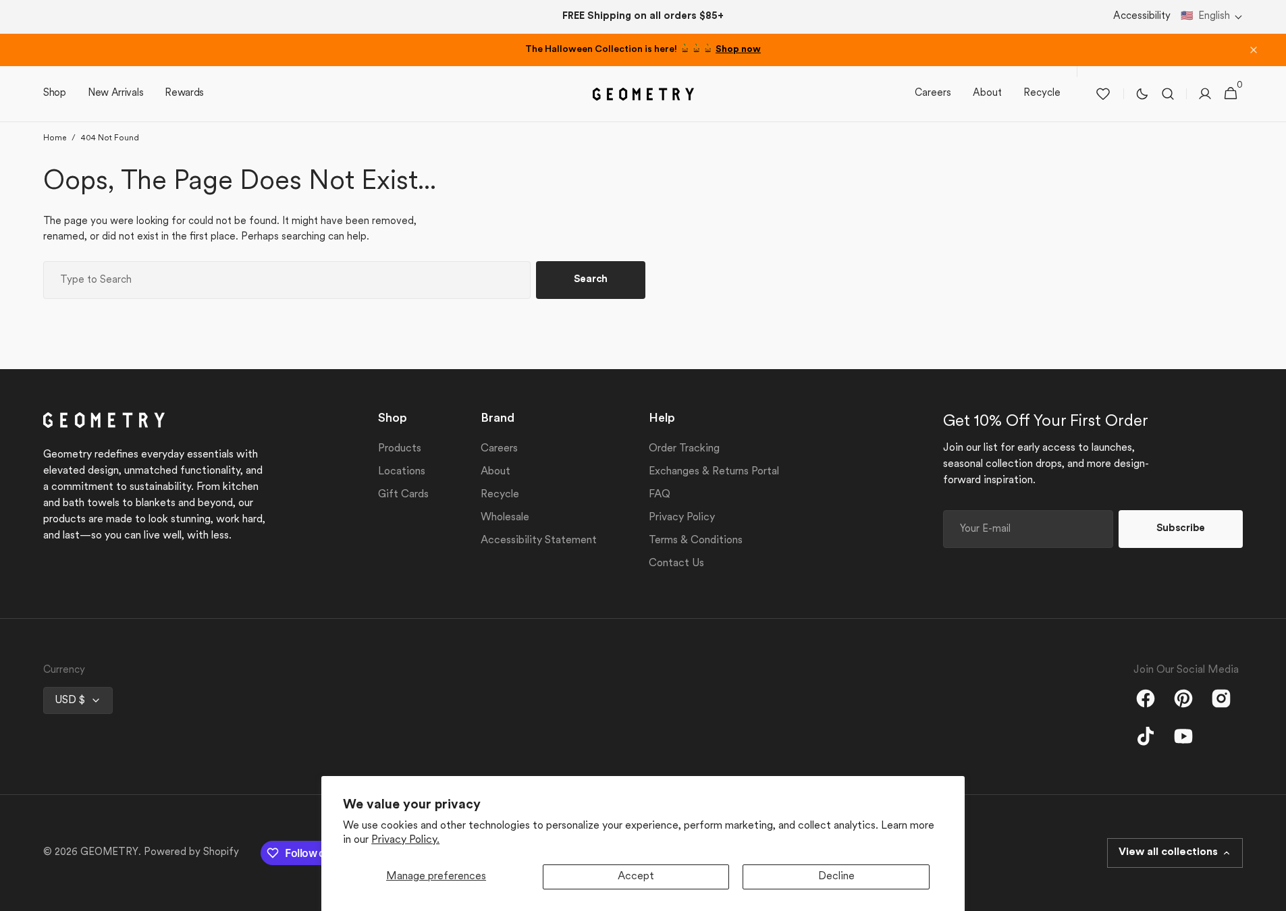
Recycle (500, 494)
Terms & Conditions (696, 540)
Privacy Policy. (405, 840)
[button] (1212, 17)
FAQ (659, 494)
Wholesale (505, 517)
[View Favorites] (1103, 94)
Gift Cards (403, 494)
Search (591, 280)
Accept (636, 876)
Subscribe (1180, 529)
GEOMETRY (109, 853)
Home (54, 138)
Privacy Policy (682, 517)
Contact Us (676, 563)
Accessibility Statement (539, 540)
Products (399, 448)
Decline (836, 876)
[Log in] (1205, 93)
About (495, 471)
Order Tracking (684, 448)
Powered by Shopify (191, 853)
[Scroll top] (1270, 895)
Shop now (738, 50)
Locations (401, 471)
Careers (499, 448)
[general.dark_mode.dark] (1142, 94)
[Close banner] (1253, 50)
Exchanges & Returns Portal (714, 471)
